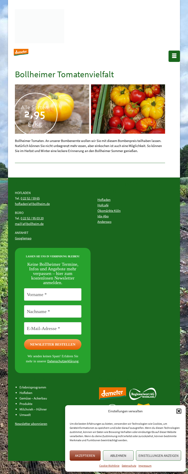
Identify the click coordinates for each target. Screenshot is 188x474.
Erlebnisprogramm (32, 387)
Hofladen (104, 199)
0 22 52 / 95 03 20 (32, 218)
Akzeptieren (85, 455)
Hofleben (25, 393)
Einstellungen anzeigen (158, 455)
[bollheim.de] (49, 25)
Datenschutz (129, 465)
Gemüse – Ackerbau (33, 398)
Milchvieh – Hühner (33, 409)
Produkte (25, 404)
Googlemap (23, 238)
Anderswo (104, 221)
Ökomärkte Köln (109, 210)
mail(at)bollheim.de (29, 224)
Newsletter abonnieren (31, 423)
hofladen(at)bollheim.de (32, 204)
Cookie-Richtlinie (109, 465)
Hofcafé (102, 205)
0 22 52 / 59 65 (30, 198)
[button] (179, 411)
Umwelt (25, 415)
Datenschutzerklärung (63, 361)
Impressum (145, 465)
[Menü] (174, 56)
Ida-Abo (103, 216)
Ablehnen (118, 455)
